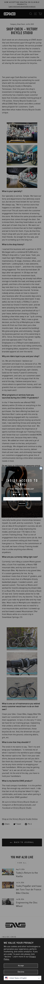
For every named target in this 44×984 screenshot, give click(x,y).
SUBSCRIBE (22, 503)
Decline (21, 972)
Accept (21, 966)
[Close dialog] (41, 468)
